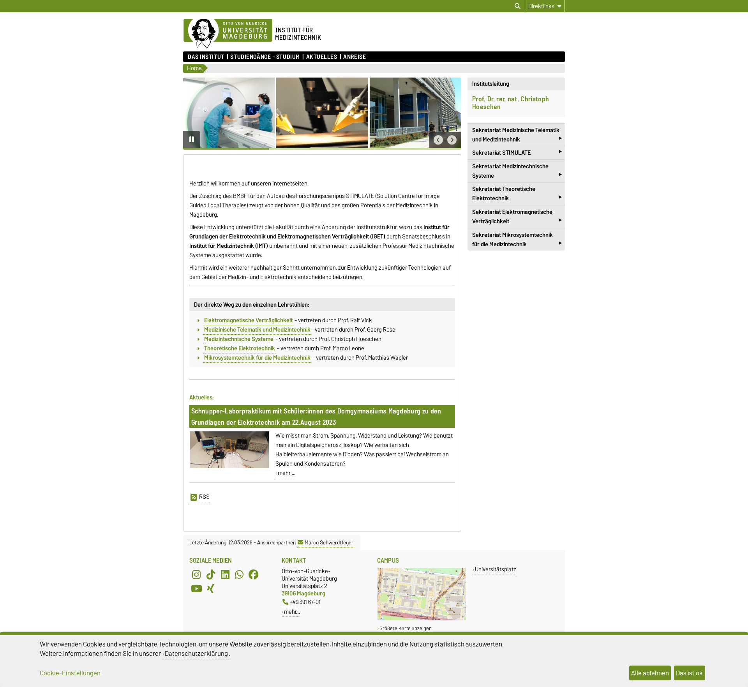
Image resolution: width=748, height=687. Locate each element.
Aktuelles (321, 57)
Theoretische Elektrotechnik (239, 348)
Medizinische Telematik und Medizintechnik (257, 329)
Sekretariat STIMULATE (517, 152)
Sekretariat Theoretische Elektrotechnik (517, 194)
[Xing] (211, 588)
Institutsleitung (490, 83)
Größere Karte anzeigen (405, 628)
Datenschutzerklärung (196, 653)
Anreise (354, 57)
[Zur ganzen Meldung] (229, 466)
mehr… (292, 611)
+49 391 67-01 (305, 602)
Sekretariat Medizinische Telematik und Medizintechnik (517, 135)
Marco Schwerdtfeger (329, 542)
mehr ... (286, 473)
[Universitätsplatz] (421, 618)
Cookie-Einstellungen (70, 673)
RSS (204, 497)
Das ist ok (689, 673)
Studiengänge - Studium (265, 57)
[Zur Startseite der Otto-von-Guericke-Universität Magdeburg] (228, 33)
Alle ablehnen (650, 673)
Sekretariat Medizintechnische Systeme (517, 172)
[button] (438, 140)
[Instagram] (196, 574)
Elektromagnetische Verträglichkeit (248, 320)
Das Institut (206, 57)
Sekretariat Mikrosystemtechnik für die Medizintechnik (517, 240)
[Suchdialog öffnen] (518, 6)
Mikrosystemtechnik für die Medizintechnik (257, 357)
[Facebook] (254, 574)
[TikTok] (211, 574)
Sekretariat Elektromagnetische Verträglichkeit (517, 217)
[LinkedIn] (225, 574)
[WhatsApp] (239, 574)
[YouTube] (196, 588)
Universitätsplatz (495, 569)
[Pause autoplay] (191, 139)
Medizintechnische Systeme (238, 339)
